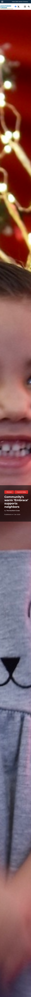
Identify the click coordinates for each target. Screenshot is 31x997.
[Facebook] (15, 6)
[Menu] (25, 7)
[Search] (29, 6)
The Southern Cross (13, 510)
